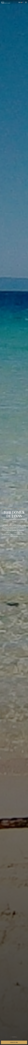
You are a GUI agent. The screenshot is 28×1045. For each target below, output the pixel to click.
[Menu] (25, 2)
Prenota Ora (14, 1042)
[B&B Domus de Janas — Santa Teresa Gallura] (5, 2)
